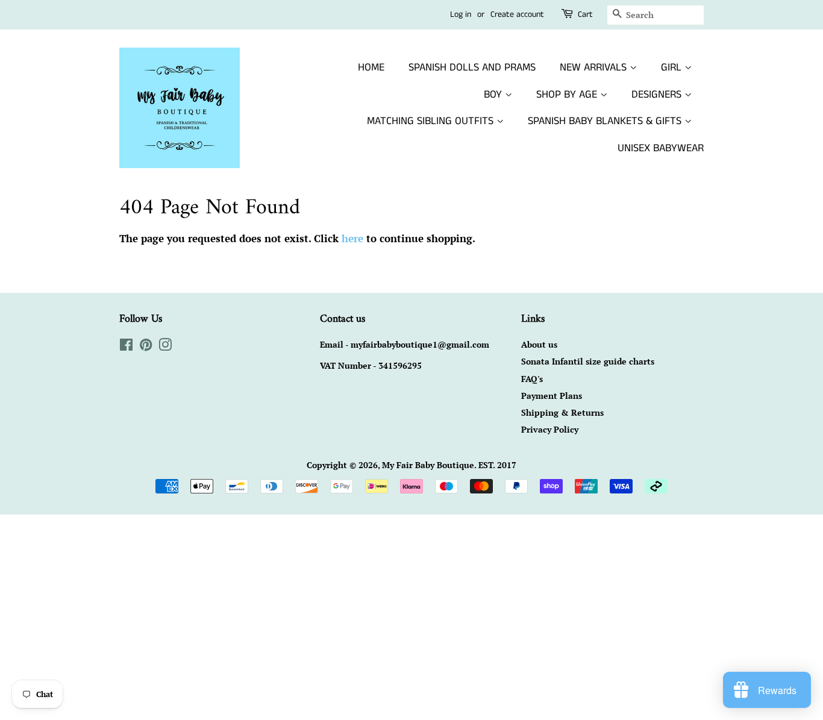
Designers (657, 94)
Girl (672, 67)
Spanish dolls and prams (472, 67)
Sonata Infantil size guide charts (587, 361)
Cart (585, 14)
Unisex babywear (661, 148)
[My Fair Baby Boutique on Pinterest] (145, 346)
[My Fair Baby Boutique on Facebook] (126, 346)
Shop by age (568, 94)
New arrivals (595, 67)
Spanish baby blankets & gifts (606, 121)
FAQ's (532, 378)
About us (539, 344)
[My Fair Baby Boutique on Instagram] (165, 346)
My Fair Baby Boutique (428, 465)
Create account (517, 14)
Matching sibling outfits (431, 121)
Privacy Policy (549, 429)
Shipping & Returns (562, 412)
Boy (494, 94)
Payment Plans (551, 395)
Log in (460, 14)
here (352, 238)
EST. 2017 (497, 465)
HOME (371, 67)
